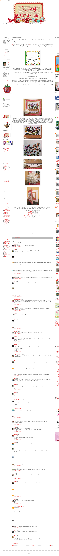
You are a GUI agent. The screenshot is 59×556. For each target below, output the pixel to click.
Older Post (51, 545)
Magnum (5, 212)
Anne (15, 360)
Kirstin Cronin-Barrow (42, 23)
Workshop (5, 256)
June (58, 357)
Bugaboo (5, 175)
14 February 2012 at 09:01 (18, 246)
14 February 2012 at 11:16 (18, 273)
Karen (15, 420)
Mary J (15, 255)
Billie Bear (5, 170)
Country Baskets (6, 148)
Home (33, 545)
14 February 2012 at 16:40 (18, 316)
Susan (15, 319)
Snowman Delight (7, 236)
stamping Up (6, 242)
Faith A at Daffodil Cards (18, 354)
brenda (15, 384)
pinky (15, 244)
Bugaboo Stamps (6, 150)
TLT (4, 252)
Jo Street (15, 481)
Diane (57, 207)
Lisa (15, 473)
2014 (57, 346)
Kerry (8, 62)
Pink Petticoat (6, 224)
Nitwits (5, 149)
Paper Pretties (30, 212)
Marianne (15, 336)
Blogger (37, 553)
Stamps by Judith (7, 243)
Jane (15, 313)
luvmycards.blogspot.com (18, 506)
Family (5, 199)
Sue (56, 182)
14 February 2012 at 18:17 (18, 328)
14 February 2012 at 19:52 (18, 357)
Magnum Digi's (6, 213)
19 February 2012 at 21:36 (18, 522)
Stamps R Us (30, 214)
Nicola (15, 427)
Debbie (15, 535)
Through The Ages (7, 249)
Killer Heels (6, 209)
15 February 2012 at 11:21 (18, 417)
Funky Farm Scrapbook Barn (6, 154)
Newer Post (14, 545)
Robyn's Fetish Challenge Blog (30, 219)
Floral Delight (17, 238)
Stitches (5, 245)
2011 (57, 397)
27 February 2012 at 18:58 (18, 541)
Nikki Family (6, 219)
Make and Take (6, 215)
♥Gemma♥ (15, 344)
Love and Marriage (7, 210)
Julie (15, 249)
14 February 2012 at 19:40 (18, 351)
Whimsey (15, 276)
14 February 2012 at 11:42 (18, 278)
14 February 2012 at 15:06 (18, 304)
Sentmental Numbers (6, 231)
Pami (15, 307)
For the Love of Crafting (28, 217)
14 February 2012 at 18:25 (18, 333)
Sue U (15, 281)
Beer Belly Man (6, 167)
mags (15, 499)
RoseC (15, 378)
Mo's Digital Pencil (7, 151)
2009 (57, 399)
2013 (57, 347)
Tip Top (15, 530)
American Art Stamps (6, 164)
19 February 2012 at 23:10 (18, 527)
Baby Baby (5, 165)
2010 (57, 398)
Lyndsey (57, 148)
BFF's (5, 169)
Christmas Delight (7, 183)
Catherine (15, 331)
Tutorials (5, 253)
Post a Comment (15, 543)
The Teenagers (6, 246)
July (58, 356)
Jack (4, 208)
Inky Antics (6, 207)
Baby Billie (6, 166)
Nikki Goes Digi (6, 220)
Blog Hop (5, 171)
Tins (4, 251)
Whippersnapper (7, 254)
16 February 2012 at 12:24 (18, 470)
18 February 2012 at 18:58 (18, 503)
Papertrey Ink (6, 221)
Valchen (15, 455)
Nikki (5, 218)
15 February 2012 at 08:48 (18, 405)
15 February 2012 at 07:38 (18, 396)
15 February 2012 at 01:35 (18, 381)
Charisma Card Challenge (28, 215)
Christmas (5, 180)
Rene (15, 447)
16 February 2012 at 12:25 (18, 478)
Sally (15, 286)
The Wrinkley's (6, 247)
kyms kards (16, 434)
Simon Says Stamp (30, 213)
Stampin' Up (6, 240)
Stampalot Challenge (30, 220)
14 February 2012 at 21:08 (18, 370)
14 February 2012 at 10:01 (18, 258)
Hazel (15, 442)
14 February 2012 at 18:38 (18, 341)
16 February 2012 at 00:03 (18, 465)
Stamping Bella (6, 241)
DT (4, 192)
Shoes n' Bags (6, 232)
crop (4, 189)
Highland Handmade (17, 408)
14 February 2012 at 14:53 (18, 296)
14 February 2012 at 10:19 (18, 266)
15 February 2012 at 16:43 (18, 431)
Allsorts (30, 216)
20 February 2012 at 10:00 (18, 532)
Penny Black (6, 222)
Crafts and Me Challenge (30, 218)
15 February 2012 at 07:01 (18, 389)
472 (57, 394)
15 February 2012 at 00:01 (18, 375)
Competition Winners (6, 188)
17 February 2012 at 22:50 (18, 496)
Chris (57, 133)
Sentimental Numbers (6, 229)
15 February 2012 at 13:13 (18, 424)
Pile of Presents (6, 223)
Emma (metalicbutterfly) (18, 399)
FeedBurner (7, 52)
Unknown (15, 487)
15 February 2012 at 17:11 (18, 439)
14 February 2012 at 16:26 (18, 310)
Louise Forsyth (16, 23)
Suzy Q (15, 468)
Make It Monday (30, 211)
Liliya (15, 518)
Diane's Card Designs (17, 299)
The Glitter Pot (6, 152)
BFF (4, 168)
